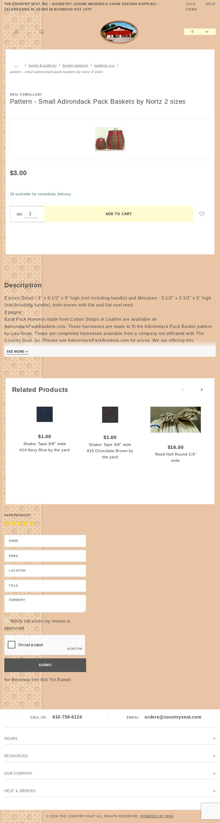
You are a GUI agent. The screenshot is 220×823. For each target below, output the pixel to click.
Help (211, 4)
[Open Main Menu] (16, 32)
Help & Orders (19, 791)
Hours (11, 739)
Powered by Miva (157, 816)
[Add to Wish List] (202, 214)
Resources (16, 756)
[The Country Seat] (119, 31)
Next (201, 389)
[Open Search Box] (41, 32)
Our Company (18, 773)
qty (19, 214)
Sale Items (191, 6)
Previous (182, 389)
